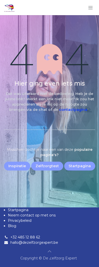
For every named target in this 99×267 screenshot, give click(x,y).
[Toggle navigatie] (90, 7)
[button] (49, 251)
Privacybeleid (19, 220)
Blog (12, 226)
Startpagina (18, 210)
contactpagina (73, 109)
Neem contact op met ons (32, 215)
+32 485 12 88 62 (25, 237)
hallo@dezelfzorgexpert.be (34, 242)
